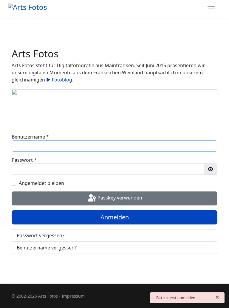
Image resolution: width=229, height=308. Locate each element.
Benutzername (30, 136)
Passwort (24, 160)
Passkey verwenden (119, 198)
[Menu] (211, 9)
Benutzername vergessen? (47, 247)
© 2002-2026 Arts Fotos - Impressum (48, 296)
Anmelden (114, 217)
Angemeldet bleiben (41, 183)
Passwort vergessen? (40, 235)
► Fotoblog (59, 79)
